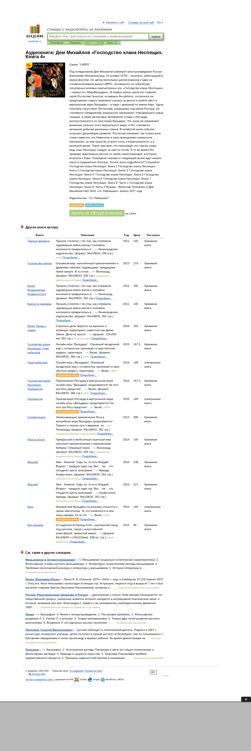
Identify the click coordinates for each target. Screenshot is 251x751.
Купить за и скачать (97, 213)
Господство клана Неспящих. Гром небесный (38, 348)
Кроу (30, 506)
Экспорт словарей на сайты (39, 679)
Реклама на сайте (94, 671)
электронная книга (67, 375)
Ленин (29, 614)
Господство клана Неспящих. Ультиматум (38, 384)
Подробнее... (71, 257)
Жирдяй (32, 462)
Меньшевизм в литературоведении (50, 559)
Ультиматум (35, 398)
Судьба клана (36, 417)
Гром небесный (37, 362)
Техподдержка (76, 671)
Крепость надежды (39, 303)
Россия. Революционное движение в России (56, 594)
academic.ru (34, 41)
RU (159, 22)
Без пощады (35, 525)
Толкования (56, 42)
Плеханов (32, 649)
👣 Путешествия (36, 674)
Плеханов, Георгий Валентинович (49, 629)
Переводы (75, 42)
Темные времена (38, 240)
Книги (93, 42)
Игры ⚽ (112, 42)
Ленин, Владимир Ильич (42, 579)
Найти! (156, 36)
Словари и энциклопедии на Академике (79, 29)
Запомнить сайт (115, 22)
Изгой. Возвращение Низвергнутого (36, 290)
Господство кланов (39, 263)
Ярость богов (35, 439)
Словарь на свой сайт (141, 22)
